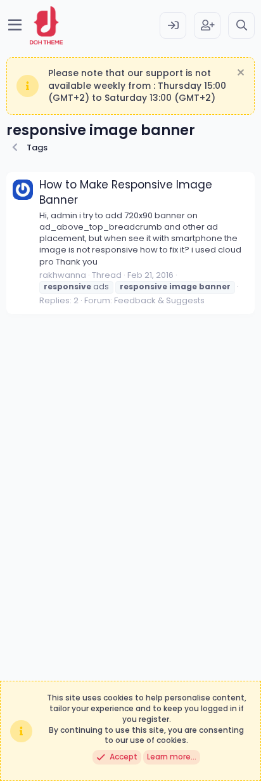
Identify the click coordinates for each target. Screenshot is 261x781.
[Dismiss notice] (239, 74)
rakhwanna (62, 275)
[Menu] (15, 25)
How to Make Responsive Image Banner (125, 192)
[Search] (241, 25)
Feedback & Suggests (159, 300)
